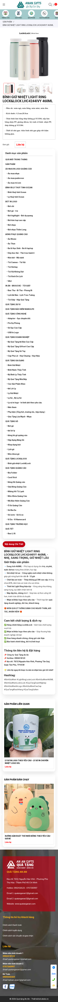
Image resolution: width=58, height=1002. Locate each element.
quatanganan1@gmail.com (26, 893)
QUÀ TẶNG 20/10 (12, 304)
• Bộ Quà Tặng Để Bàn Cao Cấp (20, 342)
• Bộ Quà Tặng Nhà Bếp (17, 379)
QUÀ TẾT (9, 529)
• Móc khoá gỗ (13, 454)
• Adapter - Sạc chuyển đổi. (19, 318)
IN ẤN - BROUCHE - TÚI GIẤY (17, 286)
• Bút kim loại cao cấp (16, 220)
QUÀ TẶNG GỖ (11, 421)
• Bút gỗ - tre (12, 211)
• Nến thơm (11, 407)
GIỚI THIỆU (18, 18)
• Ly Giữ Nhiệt (12, 393)
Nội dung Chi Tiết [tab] (14, 544)
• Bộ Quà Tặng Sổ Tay (16, 351)
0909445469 (9, 977)
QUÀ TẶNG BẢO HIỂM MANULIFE (19, 309)
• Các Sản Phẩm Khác (16, 384)
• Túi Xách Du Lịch (15, 276)
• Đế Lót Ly (11, 389)
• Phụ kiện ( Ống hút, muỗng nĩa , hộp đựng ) (26, 412)
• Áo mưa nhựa (13, 173)
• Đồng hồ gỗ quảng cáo (17, 435)
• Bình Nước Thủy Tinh (16, 370)
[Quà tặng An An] (29, 4)
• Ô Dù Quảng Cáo (14, 505)
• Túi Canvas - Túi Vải (16, 262)
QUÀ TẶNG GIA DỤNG (14, 360)
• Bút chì (10, 206)
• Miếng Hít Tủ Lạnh (15, 491)
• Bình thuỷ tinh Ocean (16, 192)
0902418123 (9, 956)
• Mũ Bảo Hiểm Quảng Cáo (18, 501)
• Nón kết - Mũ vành (15, 258)
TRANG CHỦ (5, 18)
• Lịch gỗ (10, 449)
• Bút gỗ (10, 426)
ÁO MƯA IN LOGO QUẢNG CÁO (18, 169)
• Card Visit (12, 477)
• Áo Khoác (11, 239)
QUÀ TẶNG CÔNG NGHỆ (15, 314)
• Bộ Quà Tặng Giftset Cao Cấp (20, 346)
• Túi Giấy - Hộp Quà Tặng (18, 300)
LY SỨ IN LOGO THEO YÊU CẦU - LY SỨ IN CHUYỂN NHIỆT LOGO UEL (26, 761)
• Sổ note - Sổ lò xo (15, 515)
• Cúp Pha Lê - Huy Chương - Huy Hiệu (23, 356)
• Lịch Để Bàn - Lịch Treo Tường (21, 295)
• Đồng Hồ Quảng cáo (16, 482)
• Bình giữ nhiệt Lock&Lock (19, 463)
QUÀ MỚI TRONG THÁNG (16, 159)
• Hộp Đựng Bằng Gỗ (15, 440)
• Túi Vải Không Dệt (15, 272)
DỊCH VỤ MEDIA (44, 18)
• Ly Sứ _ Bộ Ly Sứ (14, 398)
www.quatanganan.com (25, 904)
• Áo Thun (11, 244)
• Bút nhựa (11, 225)
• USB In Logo (13, 332)
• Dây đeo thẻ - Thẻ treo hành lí (20, 253)
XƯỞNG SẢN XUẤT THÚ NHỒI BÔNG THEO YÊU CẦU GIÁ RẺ (27, 837)
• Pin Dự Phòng (13, 323)
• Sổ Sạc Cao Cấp (14, 328)
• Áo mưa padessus (15, 178)
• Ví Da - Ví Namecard (16, 519)
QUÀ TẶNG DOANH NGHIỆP (17, 337)
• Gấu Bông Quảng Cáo (16, 487)
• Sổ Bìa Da (11, 510)
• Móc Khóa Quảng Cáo (17, 496)
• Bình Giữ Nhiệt (13, 365)
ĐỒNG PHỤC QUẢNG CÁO (16, 234)
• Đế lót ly (11, 431)
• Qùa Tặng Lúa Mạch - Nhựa (19, 417)
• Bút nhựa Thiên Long (16, 230)
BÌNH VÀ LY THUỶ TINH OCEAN (18, 187)
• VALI (9, 281)
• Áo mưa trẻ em (14, 183)
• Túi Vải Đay (12, 267)
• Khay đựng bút (14, 445)
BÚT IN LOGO (11, 202)
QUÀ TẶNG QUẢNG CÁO (15, 468)
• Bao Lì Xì (11, 533)
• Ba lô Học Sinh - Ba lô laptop (20, 248)
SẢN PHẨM (31, 18)
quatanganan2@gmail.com (26, 898)
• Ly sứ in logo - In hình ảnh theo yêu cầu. (24, 403)
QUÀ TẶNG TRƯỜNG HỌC (16, 524)
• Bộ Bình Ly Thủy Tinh (16, 374)
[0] (53, 4)
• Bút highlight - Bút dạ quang (20, 216)
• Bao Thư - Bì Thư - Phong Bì (19, 290)
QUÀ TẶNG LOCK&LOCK (16, 459)
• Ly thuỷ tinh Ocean (15, 197)
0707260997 (9, 966)
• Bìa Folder (12, 473)
